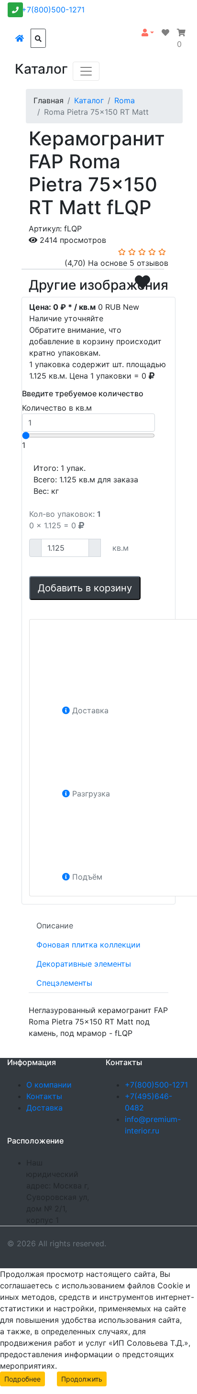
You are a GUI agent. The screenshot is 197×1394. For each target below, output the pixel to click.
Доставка (44, 1107)
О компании (49, 1084)
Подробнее (22, 1379)
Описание (54, 925)
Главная (48, 100)
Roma (124, 100)
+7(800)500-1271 (53, 9)
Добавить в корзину (85, 588)
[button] (148, 32)
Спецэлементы (64, 983)
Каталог (89, 100)
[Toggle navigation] (86, 71)
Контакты (44, 1096)
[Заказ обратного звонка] (15, 9)
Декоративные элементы (83, 964)
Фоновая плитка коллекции (88, 944)
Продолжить (81, 1379)
